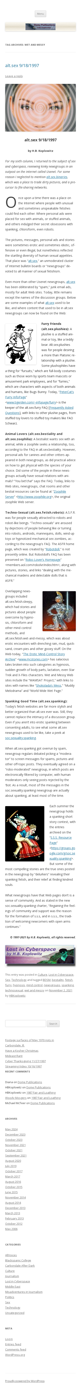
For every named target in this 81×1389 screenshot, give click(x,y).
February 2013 (14, 1218)
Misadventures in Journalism (24, 1292)
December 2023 (15, 1134)
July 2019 (10, 1166)
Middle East (12, 1287)
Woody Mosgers (16, 1098)
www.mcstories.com (33, 659)
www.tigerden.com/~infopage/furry (31, 402)
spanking (68, 985)
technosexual (14, 990)
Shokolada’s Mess (48, 685)
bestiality (58, 980)
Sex (7, 980)
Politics (9, 1297)
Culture (42, 975)
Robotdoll (52, 549)
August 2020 (13, 1161)
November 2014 (15, 1197)
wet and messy (34, 990)
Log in (9, 1339)
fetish (69, 980)
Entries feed (13, 1344)
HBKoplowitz (17, 996)
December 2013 (15, 1208)
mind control (34, 985)
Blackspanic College (18, 1260)
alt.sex (32, 261)
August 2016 (13, 1182)
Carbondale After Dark (20, 1266)
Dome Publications (30, 1082)
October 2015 (13, 1187)
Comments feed (15, 1349)
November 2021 (15, 1145)
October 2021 (13, 1150)
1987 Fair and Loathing (41, 1093)
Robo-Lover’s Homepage (42, 560)
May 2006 (11, 1229)
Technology (19, 980)
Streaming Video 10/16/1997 (23, 1066)
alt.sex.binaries (56, 177)
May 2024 (11, 1129)
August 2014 (13, 1203)
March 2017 (12, 1176)
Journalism (12, 1276)
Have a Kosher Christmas (21, 1051)
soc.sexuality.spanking (20, 738)
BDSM (47, 980)
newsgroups (52, 985)
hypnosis (19, 985)
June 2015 (11, 1192)
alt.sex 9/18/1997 (22, 65)
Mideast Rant (13, 1056)
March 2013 (12, 1213)
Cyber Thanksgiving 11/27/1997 (25, 1061)
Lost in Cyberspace (61, 975)
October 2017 (13, 1171)
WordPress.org (15, 1355)
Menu (40, 13)
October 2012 (13, 1224)
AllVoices (11, 1255)
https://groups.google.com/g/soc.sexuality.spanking (62, 853)
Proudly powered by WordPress (24, 1381)
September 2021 (16, 1155)
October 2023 (13, 1140)
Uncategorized (14, 1313)
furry (8, 985)
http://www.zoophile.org (34, 497)
